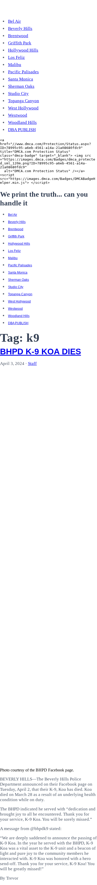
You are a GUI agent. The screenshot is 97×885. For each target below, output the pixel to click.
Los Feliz (16, 57)
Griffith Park (19, 43)
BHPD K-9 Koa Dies (40, 351)
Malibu (14, 64)
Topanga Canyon (23, 100)
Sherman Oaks (21, 86)
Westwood (17, 115)
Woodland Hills (22, 122)
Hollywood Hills (23, 50)
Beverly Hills (20, 28)
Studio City (18, 93)
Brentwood (18, 35)
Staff (32, 363)
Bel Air (14, 21)
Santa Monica (20, 79)
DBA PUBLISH (22, 129)
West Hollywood (23, 108)
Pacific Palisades (23, 71)
